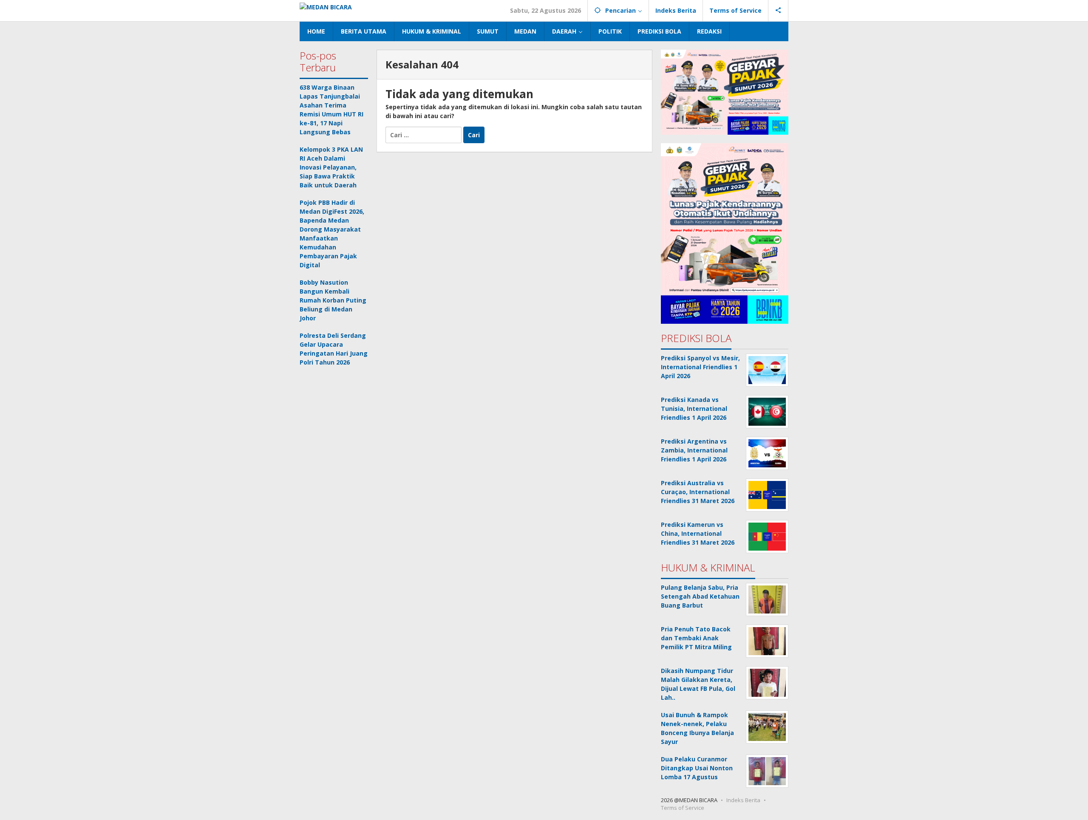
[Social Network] (778, 10)
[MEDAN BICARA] (326, 6)
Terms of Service (682, 808)
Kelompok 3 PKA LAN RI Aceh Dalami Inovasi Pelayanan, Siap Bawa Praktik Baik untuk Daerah (331, 167)
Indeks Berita (743, 800)
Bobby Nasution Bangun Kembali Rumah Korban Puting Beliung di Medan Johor (333, 300)
